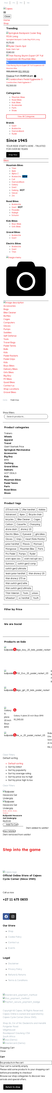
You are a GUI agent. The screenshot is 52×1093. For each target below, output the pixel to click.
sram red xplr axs (33, 558)
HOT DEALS (10, 473)
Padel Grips (9, 359)
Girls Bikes (8, 372)
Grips (19, 539)
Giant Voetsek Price (14, 446)
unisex (35, 593)
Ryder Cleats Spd (12, 49)
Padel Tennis (9, 345)
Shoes (7, 493)
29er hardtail (28, 509)
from (19, 76)
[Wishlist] (42, 8)
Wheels (8, 436)
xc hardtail (24, 598)
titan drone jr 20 (37, 573)
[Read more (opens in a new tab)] (26, 894)
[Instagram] (12, 916)
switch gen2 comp (27, 563)
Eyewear (27, 534)
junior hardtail (12, 544)
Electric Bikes (13, 243)
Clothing (8, 463)
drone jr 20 (26, 529)
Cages (6, 319)
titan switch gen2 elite (16, 583)
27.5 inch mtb (11, 509)
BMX (6, 460)
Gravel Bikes (13, 232)
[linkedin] (10, 630)
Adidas (42, 509)
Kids (5, 352)
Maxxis (26, 544)
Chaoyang (35, 524)
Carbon (9, 524)
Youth (36, 598)
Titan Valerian (12, 593)
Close (7, 16)
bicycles (9, 519)
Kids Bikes (11, 221)
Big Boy (7, 375)
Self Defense (10, 335)
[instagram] (15, 630)
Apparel (8, 440)
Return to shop (13, 1087)
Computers (9, 322)
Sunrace (9, 563)
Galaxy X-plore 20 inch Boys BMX (28, 715)
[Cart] (47, 8)
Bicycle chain (35, 514)
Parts (7, 486)
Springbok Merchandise (17, 450)
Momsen (37, 544)
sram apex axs (13, 558)
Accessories (9, 306)
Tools (6, 339)
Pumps (6, 329)
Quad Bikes (9, 382)
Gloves (7, 325)
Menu (4, 12)
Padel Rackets (10, 355)
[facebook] (5, 630)
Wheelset (10, 598)
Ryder (33, 553)
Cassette (21, 524)
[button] (10, 824)
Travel (7, 443)
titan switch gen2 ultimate (18, 588)
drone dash (11, 529)
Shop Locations (11, 389)
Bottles (7, 316)
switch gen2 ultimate (15, 568)
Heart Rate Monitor (35, 539)
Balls (5, 349)
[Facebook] (6, 916)
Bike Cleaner (9, 312)
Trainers (8, 433)
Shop (6, 23)
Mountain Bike (27, 548)
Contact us (8, 385)
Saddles (7, 332)
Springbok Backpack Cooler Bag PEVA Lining (23, 40)
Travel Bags (9, 342)
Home (6, 20)
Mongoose (10, 548)
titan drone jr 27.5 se (15, 578)
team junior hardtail (15, 573)
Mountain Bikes (14, 165)
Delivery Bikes (10, 369)
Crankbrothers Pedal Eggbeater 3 (18, 82)
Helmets (8, 469)
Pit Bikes (7, 379)
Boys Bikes (8, 365)
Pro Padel (10, 553)
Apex (22, 514)
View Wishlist (9, 831)
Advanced (10, 514)
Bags (6, 309)
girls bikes (40, 534)
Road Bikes (12, 201)
